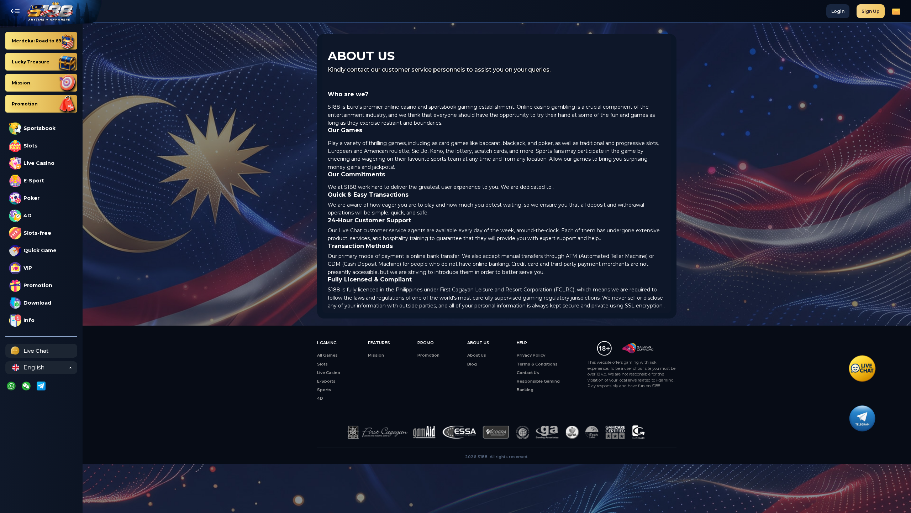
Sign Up (871, 11)
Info (29, 320)
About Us (476, 355)
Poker (31, 198)
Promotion (37, 285)
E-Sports (326, 381)
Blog (472, 364)
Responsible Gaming (538, 381)
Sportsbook (39, 128)
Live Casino (38, 163)
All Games (327, 355)
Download (37, 303)
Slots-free (37, 233)
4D (27, 215)
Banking (525, 389)
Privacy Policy (531, 355)
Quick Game (40, 250)
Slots (30, 145)
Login (837, 11)
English (33, 367)
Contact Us (528, 372)
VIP (27, 268)
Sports (324, 389)
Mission (376, 355)
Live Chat (35, 350)
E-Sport (33, 180)
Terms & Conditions (537, 364)
